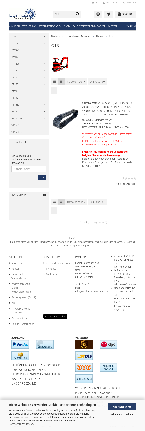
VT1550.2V (16, 118)
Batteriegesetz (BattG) (23, 297)
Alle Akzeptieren (122, 406)
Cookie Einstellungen (22, 323)
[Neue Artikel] (44, 195)
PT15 (14, 77)
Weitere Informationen (122, 414)
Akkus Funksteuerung (22, 26)
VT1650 (15, 125)
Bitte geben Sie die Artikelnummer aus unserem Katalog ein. (26, 159)
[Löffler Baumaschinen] (28, 14)
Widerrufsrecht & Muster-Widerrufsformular (21, 288)
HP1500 (15, 63)
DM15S (15, 50)
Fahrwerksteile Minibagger (89, 26)
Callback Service (20, 318)
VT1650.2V (16, 132)
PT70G (14, 98)
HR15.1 (15, 70)
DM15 (14, 43)
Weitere (112, 26)
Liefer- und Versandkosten (19, 276)
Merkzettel (130, 2)
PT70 (14, 91)
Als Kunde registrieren (58, 263)
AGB (13, 303)
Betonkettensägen (50, 26)
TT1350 (15, 104)
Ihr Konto (51, 268)
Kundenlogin (111, 2)
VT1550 (15, 111)
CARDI (67, 26)
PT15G (14, 84)
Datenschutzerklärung (21, 424)
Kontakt (131, 25)
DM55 (14, 57)
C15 (14, 36)
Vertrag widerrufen (55, 316)
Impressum (17, 263)
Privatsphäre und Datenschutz (20, 310)
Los (42, 177)
